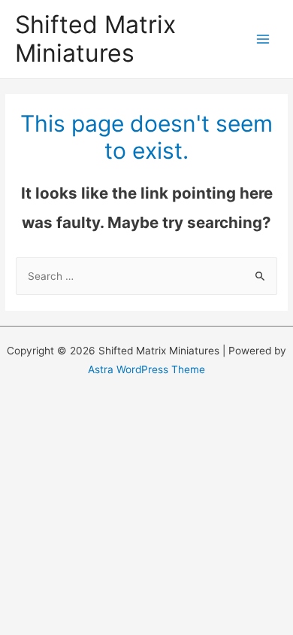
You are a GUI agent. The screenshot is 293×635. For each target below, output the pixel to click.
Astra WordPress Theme (146, 369)
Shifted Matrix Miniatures (95, 39)
